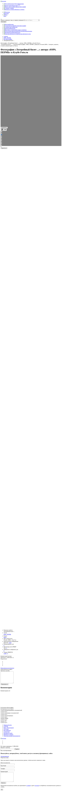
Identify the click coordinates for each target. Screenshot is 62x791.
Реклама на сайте (8, 733)
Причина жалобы (5, 670)
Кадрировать (4, 127)
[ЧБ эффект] (2, 129)
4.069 (5, 653)
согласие (37, 785)
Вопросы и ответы (19, 9)
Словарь (11, 8)
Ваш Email (3, 765)
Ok (1, 789)
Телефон (3, 768)
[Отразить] (5, 129)
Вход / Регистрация (9, 727)
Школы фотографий (20, 6)
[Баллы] (31, 706)
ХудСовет (6, 729)
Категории (3, 21)
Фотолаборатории (19, 3)
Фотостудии (15, 5)
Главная (6, 36)
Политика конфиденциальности (12, 736)
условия (28, 785)
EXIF (10, 642)
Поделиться (4, 148)
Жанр (5, 637)
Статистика (7, 731)
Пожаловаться (4, 684)
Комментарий (4, 771)
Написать (3, 782)
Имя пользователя (5, 762)
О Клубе (6, 726)
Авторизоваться (5, 756)
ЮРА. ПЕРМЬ (7, 634)
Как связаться (7, 730)
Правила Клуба (8, 725)
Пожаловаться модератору (7, 668)
